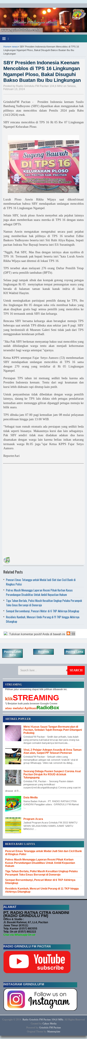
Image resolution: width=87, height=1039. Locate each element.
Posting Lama (74, 651)
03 (73, 634)
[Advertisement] (43, 509)
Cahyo (46, 1023)
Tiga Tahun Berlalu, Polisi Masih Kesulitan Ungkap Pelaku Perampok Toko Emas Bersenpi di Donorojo (41, 873)
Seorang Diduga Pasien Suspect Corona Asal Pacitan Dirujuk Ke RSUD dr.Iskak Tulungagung (52, 774)
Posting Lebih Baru (12, 653)
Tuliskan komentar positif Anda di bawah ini (36, 634)
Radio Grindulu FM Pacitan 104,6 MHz (43, 1019)
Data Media (30, 797)
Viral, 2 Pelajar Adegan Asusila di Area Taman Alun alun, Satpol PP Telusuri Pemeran (52, 751)
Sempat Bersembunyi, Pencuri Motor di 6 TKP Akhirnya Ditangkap (42, 611)
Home (6, 46)
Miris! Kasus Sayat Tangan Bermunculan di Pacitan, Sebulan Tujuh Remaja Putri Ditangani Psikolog (52, 730)
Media (53, 1023)
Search (76, 670)
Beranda (43, 651)
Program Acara (33, 819)
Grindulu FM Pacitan (50, 1027)
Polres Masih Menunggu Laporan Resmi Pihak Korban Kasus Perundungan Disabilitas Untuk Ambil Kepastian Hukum (39, 592)
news (15, 46)
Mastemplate (53, 1031)
